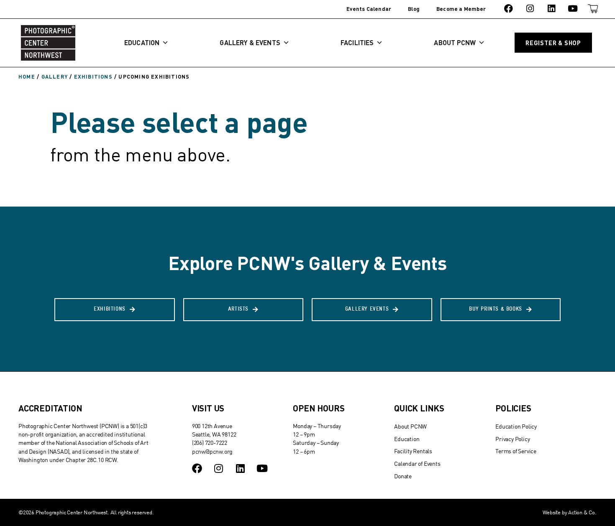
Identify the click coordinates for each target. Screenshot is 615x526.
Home (26, 76)
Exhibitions (93, 76)
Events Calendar (368, 8)
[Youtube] (573, 9)
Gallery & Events (250, 42)
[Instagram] (530, 9)
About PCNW (455, 42)
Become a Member (461, 8)
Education (141, 42)
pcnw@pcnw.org (212, 451)
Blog (414, 8)
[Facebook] (508, 9)
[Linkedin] (551, 9)
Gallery (54, 76)
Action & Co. (582, 512)
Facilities (357, 42)
